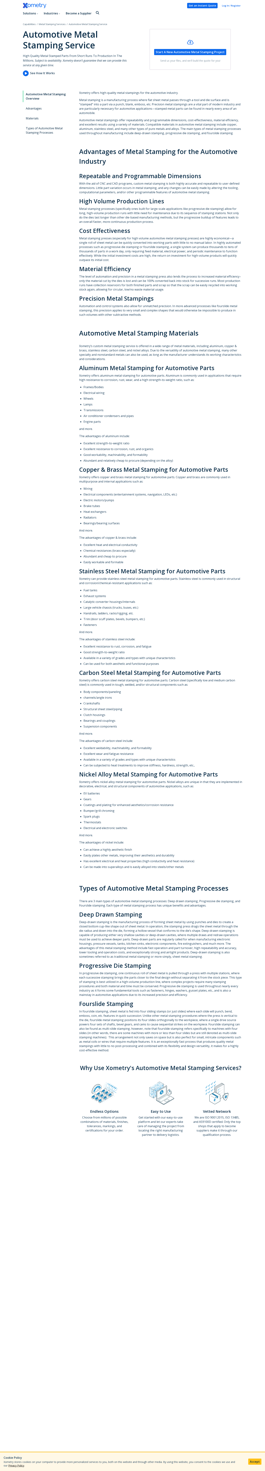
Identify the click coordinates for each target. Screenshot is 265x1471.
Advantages (34, 108)
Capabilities (29, 24)
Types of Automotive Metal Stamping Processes (44, 130)
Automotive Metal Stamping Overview (46, 96)
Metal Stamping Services (52, 24)
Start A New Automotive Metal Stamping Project (190, 52)
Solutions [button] (29, 13)
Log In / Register (231, 5)
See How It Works (42, 73)
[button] (97, 13)
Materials (32, 118)
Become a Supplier (79, 13)
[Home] (103, 5)
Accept (255, 1462)
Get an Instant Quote (202, 5)
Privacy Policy (16, 1465)
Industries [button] (51, 13)
